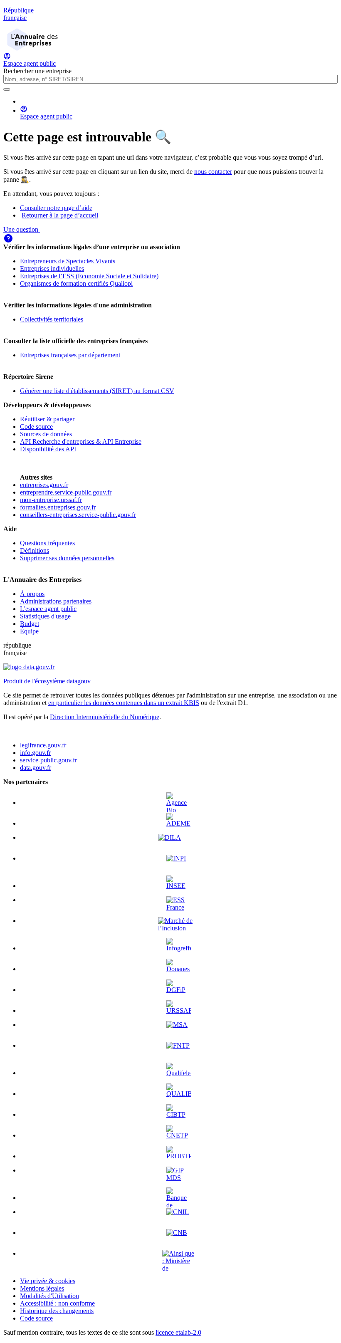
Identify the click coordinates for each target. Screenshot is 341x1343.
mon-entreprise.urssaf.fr (51, 499)
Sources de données (46, 434)
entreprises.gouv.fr (44, 484)
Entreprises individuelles (52, 268)
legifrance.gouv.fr (43, 745)
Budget (29, 623)
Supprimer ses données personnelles (67, 557)
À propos (32, 593)
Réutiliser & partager (47, 419)
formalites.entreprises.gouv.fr (58, 507)
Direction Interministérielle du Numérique (104, 716)
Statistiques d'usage (45, 616)
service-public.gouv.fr (48, 760)
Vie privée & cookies (47, 1280)
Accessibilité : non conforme (57, 1303)
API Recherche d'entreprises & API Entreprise (80, 441)
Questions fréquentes (47, 543)
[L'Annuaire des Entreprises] (32, 48)
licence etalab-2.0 (178, 1332)
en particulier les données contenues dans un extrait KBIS (123, 702)
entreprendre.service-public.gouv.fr (65, 492)
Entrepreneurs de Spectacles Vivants (67, 261)
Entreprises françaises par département (70, 355)
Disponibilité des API (48, 449)
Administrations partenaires (55, 601)
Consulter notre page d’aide (56, 207)
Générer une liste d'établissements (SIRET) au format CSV (97, 390)
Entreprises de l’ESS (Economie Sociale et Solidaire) (89, 275)
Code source (36, 426)
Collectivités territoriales (51, 319)
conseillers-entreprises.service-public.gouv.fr (78, 514)
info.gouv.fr (35, 752)
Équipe (29, 631)
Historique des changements (57, 1310)
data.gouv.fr (35, 767)
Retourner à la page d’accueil (60, 215)
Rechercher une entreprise (37, 70)
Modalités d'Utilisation (49, 1295)
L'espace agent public (48, 608)
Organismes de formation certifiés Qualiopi (76, 283)
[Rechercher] (6, 89)
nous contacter (213, 171)
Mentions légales (42, 1288)
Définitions (34, 550)
